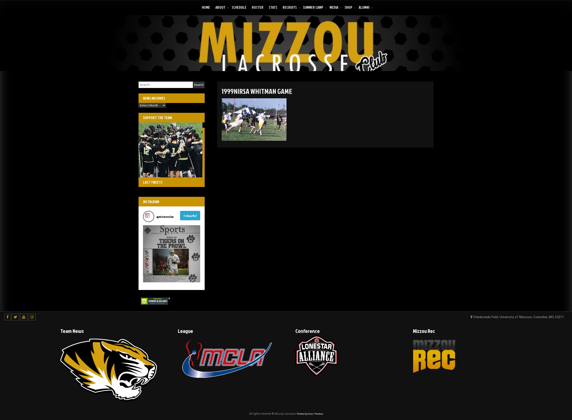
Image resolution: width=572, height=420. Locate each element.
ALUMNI (364, 7)
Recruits (290, 7)
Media (334, 7)
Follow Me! (190, 216)
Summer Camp (313, 7)
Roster (257, 7)
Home (206, 7)
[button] (171, 253)
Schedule (239, 7)
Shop (348, 7)
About (220, 7)
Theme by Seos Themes (309, 414)
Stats (273, 7)
